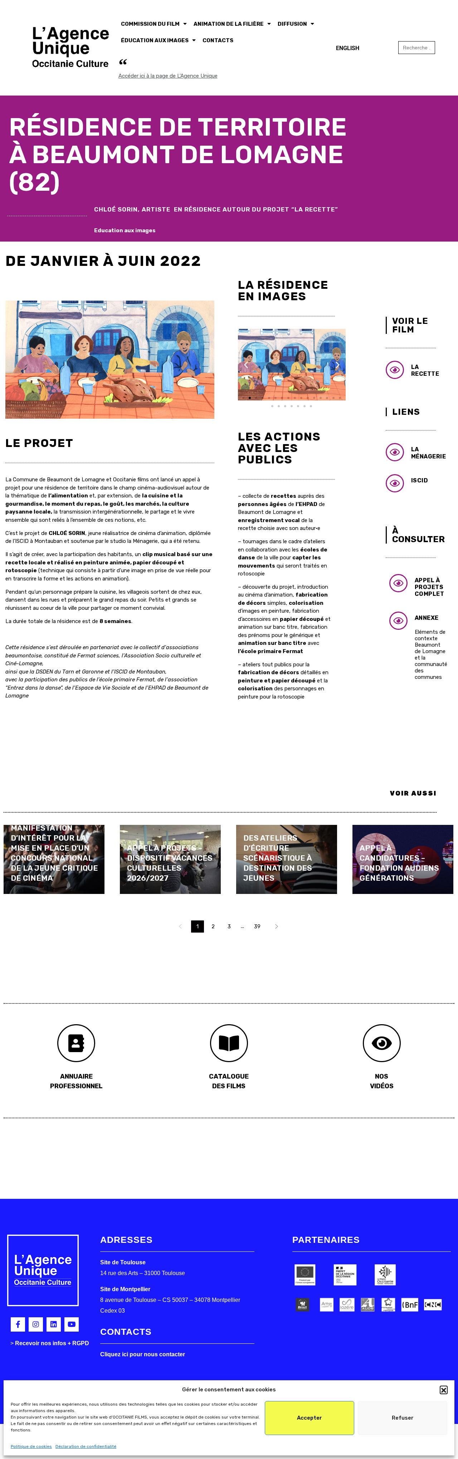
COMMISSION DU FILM (150, 24)
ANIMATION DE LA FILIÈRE (229, 24)
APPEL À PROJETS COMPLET (429, 587)
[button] (443, 1389)
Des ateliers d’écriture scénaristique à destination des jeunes (277, 857)
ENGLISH (347, 48)
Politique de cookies (31, 1446)
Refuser (403, 1418)
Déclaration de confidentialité (85, 1446)
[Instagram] (36, 1324)
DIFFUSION (292, 24)
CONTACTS (218, 40)
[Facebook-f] (18, 1324)
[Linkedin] (54, 1324)
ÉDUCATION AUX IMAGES (155, 40)
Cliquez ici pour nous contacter (142, 1354)
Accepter (309, 1418)
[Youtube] (71, 1324)
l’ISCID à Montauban (38, 541)
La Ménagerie (428, 452)
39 (257, 926)
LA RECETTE (425, 370)
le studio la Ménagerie (131, 541)
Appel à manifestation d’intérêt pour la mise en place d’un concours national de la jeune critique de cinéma (54, 847)
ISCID (419, 480)
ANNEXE (427, 617)
